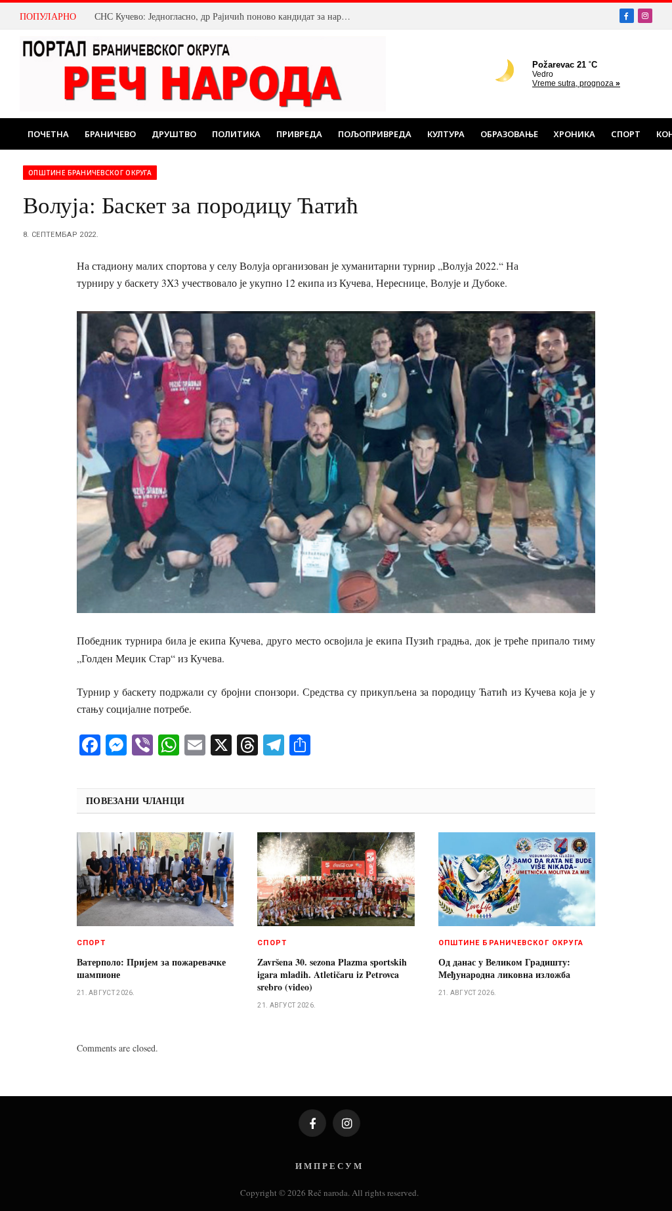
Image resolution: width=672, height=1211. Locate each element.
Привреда (299, 134)
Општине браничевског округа (90, 172)
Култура (446, 134)
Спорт (625, 134)
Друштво (174, 134)
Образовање (509, 134)
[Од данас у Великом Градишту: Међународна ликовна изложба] (516, 878)
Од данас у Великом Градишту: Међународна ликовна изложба (504, 968)
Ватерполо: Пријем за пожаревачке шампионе (151, 968)
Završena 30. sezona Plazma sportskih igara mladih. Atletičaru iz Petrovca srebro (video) (332, 974)
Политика (236, 134)
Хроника (574, 134)
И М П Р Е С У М (328, 1165)
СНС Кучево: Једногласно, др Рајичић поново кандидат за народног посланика (225, 16)
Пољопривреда (374, 134)
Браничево (110, 134)
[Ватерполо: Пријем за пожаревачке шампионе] (155, 878)
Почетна (48, 134)
